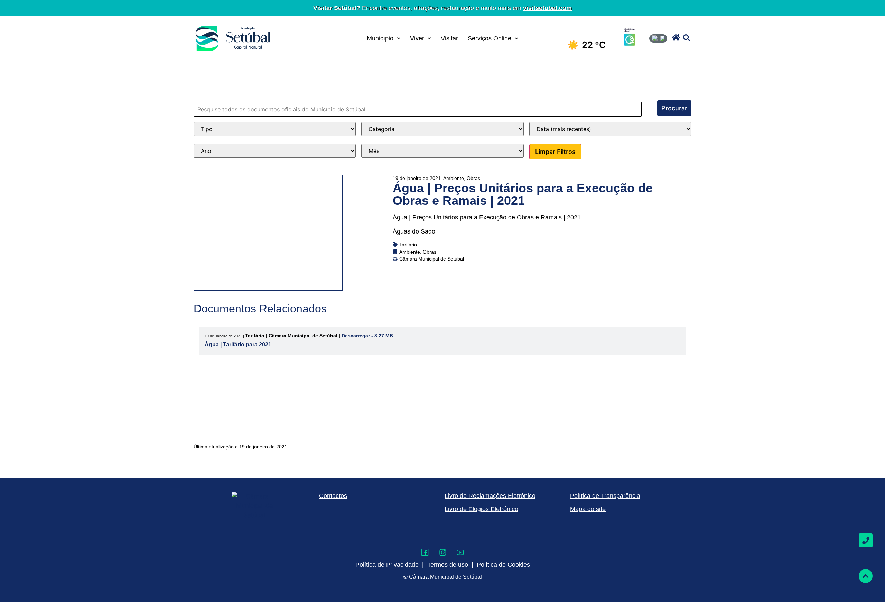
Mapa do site (588, 508)
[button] (676, 37)
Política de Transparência (605, 495)
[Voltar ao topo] (866, 576)
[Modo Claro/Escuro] (658, 38)
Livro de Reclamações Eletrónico (490, 495)
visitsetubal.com (547, 7)
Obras (473, 178)
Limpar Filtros (555, 151)
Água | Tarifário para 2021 (238, 344)
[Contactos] (866, 540)
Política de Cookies (503, 564)
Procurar (674, 108)
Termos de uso (447, 564)
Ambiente (453, 178)
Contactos (333, 495)
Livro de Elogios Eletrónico (481, 508)
